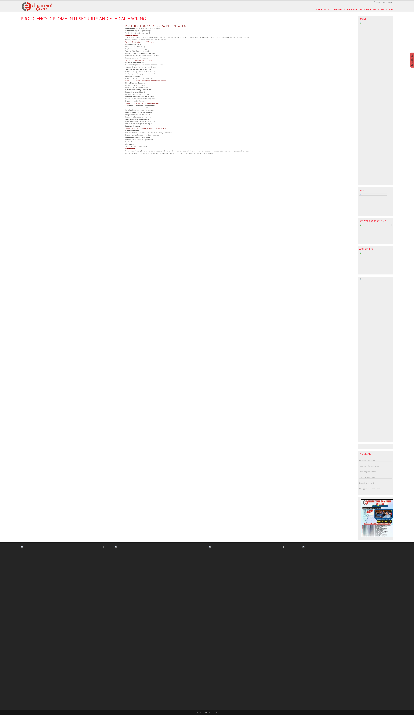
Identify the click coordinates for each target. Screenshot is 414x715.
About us (327, 10)
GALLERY (376, 10)
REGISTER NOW (364, 10)
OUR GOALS (338, 10)
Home (318, 10)
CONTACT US (385, 10)
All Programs (349, 10)
